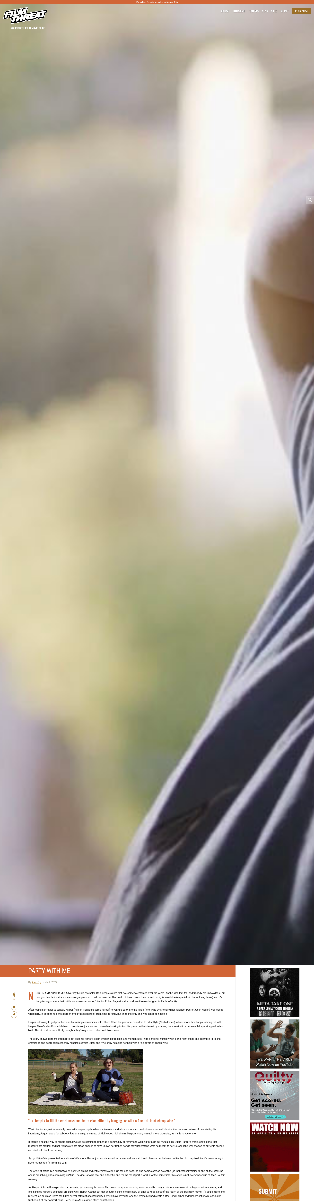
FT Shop (301, 11)
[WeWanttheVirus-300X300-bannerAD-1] (274, 1021)
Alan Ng (36, 982)
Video (274, 11)
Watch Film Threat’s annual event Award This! (157, 2)
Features (253, 11)
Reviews (224, 11)
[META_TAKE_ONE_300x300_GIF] (274, 969)
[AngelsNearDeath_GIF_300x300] (274, 1124)
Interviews (239, 11)
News (265, 11)
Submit (284, 11)
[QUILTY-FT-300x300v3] (274, 1072)
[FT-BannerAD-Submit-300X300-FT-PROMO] (274, 1175)
